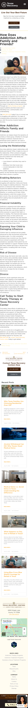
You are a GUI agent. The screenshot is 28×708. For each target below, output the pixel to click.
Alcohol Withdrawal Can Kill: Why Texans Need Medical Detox (14, 446)
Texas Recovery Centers (13, 695)
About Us (14, 679)
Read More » (7, 419)
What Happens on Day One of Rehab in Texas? (13, 532)
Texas (14, 666)
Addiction (4, 51)
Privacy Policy (14, 686)
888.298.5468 (7, 114)
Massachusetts (14, 668)
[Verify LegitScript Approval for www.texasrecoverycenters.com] (14, 647)
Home (14, 677)
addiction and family (7, 343)
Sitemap (14, 688)
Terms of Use (14, 683)
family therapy (5, 345)
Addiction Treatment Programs (14, 657)
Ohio (14, 671)
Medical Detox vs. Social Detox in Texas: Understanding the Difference (14, 490)
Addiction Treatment (14, 51)
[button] (24, 4)
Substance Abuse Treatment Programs (14, 660)
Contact (14, 681)
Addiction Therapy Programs (14, 655)
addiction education (21, 343)
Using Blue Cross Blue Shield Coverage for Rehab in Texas (13, 574)
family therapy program (15, 106)
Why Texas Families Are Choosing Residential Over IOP (13, 403)
